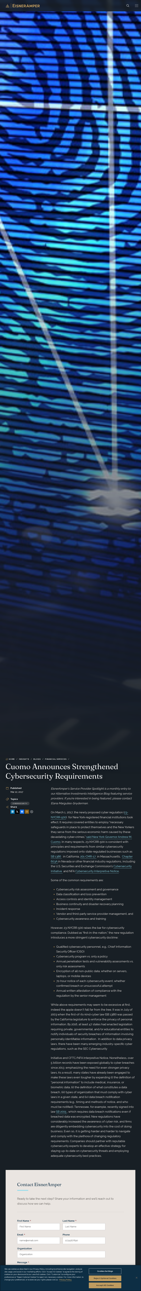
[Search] (127, 5)
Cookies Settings (105, 1271)
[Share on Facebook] (22, 812)
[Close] (137, 1278)
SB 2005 (61, 1111)
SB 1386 (56, 856)
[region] (70, 1278)
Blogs (37, 759)
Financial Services (56, 759)
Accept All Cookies (105, 1285)
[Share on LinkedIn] (12, 812)
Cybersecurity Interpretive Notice (97, 871)
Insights (24, 759)
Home (12, 759)
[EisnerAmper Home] (23, 5)
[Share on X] (17, 812)
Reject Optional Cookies (105, 1278)
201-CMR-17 (88, 856)
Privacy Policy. (65, 1280)
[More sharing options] (32, 812)
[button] (136, 5)
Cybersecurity (20, 803)
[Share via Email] (27, 812)
